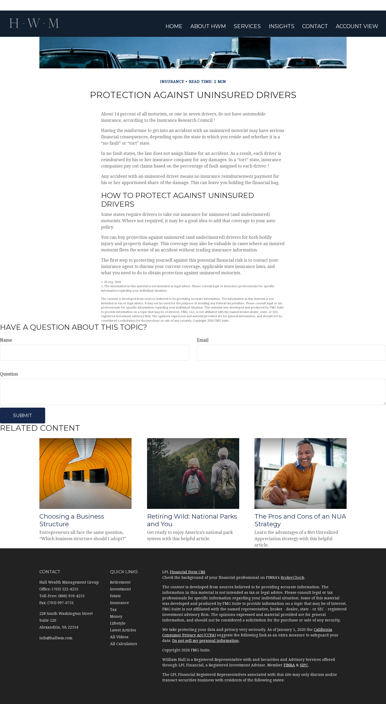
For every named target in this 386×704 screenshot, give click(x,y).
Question (9, 374)
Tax (113, 609)
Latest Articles (123, 630)
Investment (120, 589)
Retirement (120, 582)
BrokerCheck (292, 577)
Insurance (119, 603)
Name (6, 340)
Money (116, 616)
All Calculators (123, 644)
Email (202, 340)
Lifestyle (118, 623)
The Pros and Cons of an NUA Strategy (300, 520)
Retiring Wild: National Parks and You (192, 520)
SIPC (304, 665)
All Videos (119, 637)
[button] (208, 26)
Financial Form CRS (187, 572)
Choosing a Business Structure (71, 520)
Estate (115, 596)
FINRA (289, 665)
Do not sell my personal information (205, 641)
